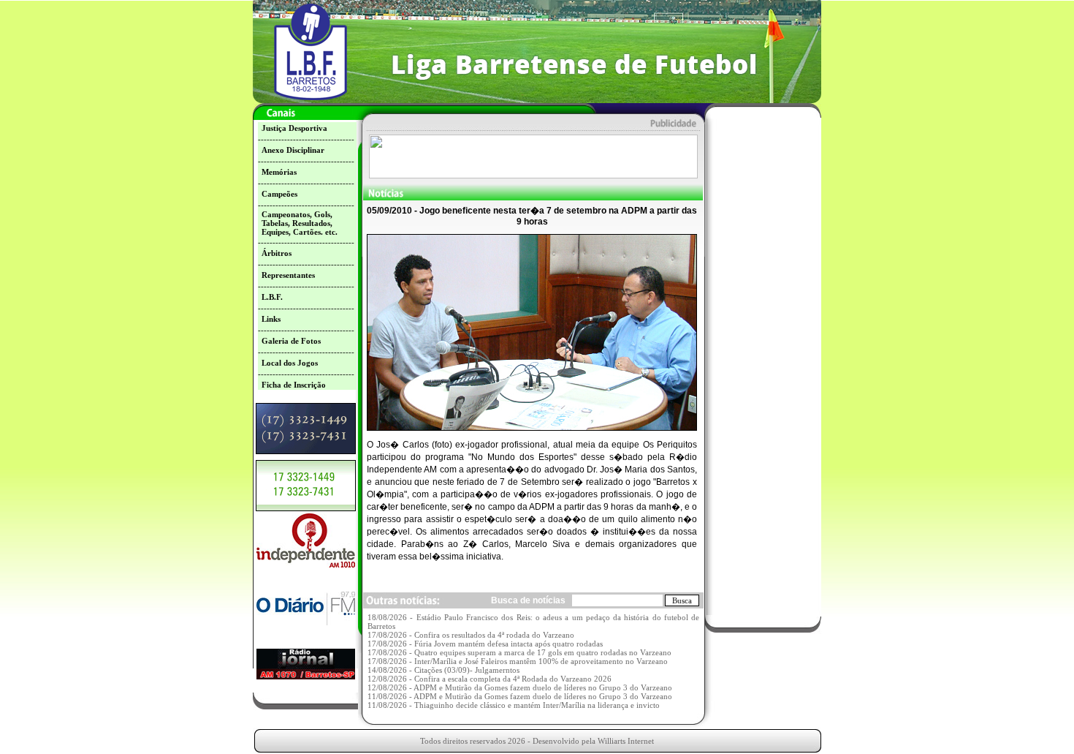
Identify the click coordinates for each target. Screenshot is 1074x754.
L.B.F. (272, 297)
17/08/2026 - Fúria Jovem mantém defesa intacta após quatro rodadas (485, 643)
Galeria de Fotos (291, 340)
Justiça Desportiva (294, 128)
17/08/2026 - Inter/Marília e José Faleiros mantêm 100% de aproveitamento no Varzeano (517, 661)
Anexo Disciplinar (293, 150)
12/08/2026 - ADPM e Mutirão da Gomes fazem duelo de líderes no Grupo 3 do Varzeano (519, 687)
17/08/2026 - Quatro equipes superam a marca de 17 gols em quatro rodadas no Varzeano (519, 652)
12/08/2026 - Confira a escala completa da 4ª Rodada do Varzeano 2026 (489, 678)
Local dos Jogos (290, 362)
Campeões (279, 193)
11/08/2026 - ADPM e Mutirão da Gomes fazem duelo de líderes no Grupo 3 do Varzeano (519, 696)
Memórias (279, 171)
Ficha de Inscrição (294, 384)
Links (271, 318)
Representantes (288, 275)
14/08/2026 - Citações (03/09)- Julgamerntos (443, 670)
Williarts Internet (626, 740)
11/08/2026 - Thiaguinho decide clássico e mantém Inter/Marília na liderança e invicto (513, 705)
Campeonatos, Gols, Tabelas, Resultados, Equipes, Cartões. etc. (300, 223)
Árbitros (277, 253)
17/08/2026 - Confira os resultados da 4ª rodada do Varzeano (470, 634)
